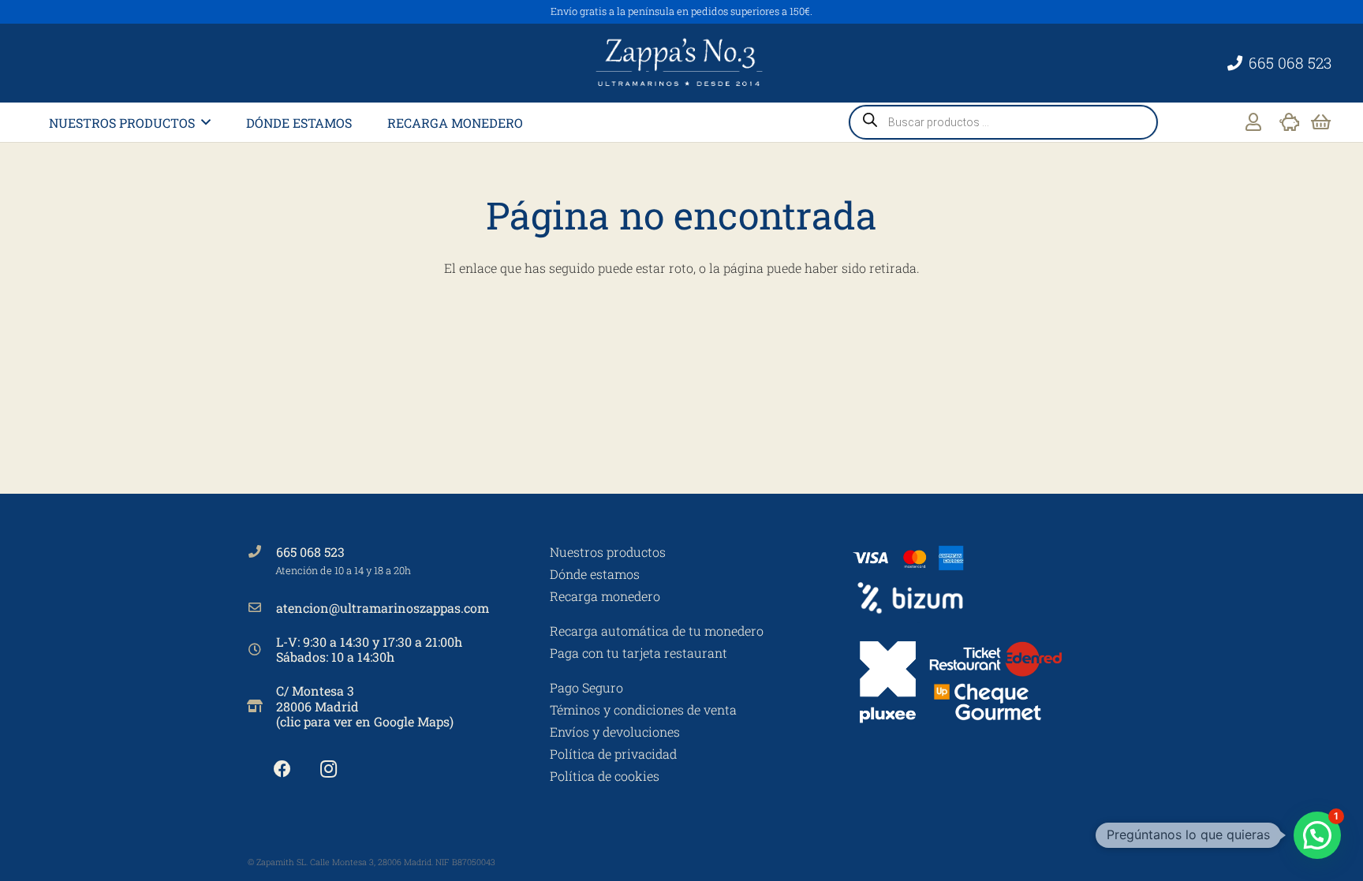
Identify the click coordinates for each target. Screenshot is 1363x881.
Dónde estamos (595, 574)
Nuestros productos (608, 551)
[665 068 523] (262, 551)
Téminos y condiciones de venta (643, 709)
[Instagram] (328, 769)
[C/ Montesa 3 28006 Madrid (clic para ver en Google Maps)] (262, 706)
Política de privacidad (613, 753)
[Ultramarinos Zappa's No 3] (681, 63)
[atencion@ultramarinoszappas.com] (262, 607)
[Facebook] (282, 769)
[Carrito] (1320, 122)
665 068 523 (310, 551)
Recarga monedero (605, 596)
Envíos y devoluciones (615, 731)
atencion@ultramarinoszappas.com (382, 607)
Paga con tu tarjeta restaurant (638, 652)
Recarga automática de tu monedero (657, 630)
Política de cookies (604, 775)
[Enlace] (1253, 121)
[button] (206, 121)
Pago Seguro (586, 687)
